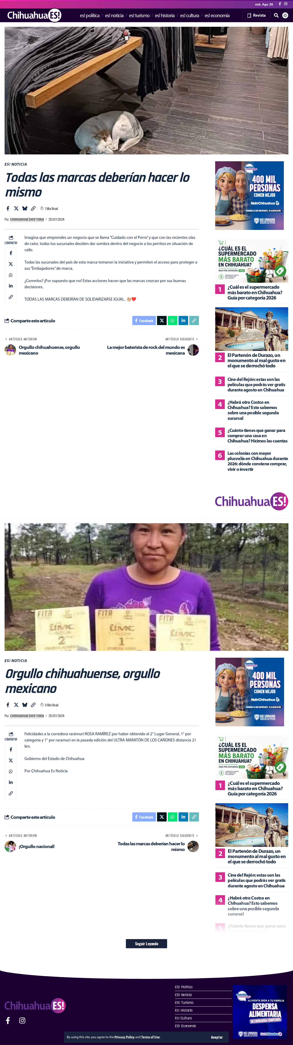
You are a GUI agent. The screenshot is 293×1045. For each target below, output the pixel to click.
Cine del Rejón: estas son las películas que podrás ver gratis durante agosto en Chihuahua (256, 384)
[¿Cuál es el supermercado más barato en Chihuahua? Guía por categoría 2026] (251, 261)
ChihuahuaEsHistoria (27, 219)
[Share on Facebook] (8, 208)
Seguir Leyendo (146, 943)
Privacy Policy (124, 1037)
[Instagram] (285, 4)
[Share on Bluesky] (25, 208)
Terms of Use (150, 1037)
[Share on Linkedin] (10, 285)
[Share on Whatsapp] (10, 274)
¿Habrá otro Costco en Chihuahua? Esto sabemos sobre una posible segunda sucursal (253, 410)
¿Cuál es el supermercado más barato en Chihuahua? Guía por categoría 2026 (255, 292)
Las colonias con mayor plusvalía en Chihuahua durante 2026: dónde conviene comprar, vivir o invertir (258, 461)
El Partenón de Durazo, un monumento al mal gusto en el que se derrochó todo (256, 360)
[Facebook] (280, 4)
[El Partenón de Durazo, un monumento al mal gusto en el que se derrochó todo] (251, 329)
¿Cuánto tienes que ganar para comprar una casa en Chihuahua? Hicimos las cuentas (258, 435)
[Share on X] (16, 208)
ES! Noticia (16, 164)
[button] (217, 1037)
